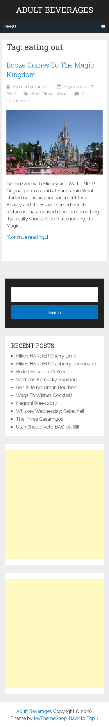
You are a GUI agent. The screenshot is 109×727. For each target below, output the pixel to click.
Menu (10, 26)
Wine (61, 93)
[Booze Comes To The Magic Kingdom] (54, 142)
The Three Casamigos (39, 419)
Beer (35, 93)
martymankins (34, 86)
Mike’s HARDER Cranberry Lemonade (56, 364)
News (48, 93)
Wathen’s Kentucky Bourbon (46, 379)
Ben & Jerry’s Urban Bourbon (46, 387)
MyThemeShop (50, 718)
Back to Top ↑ (84, 718)
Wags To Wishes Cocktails (44, 395)
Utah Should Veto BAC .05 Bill (47, 427)
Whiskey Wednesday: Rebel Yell (50, 411)
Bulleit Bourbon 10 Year (41, 371)
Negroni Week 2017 (36, 403)
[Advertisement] (54, 504)
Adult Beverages (54, 10)
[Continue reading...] (27, 237)
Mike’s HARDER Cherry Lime (46, 356)
